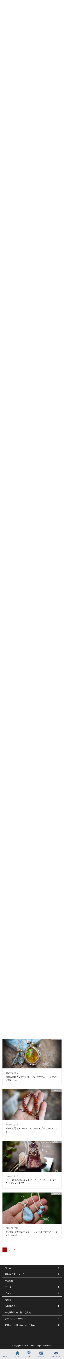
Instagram (41, 1356)
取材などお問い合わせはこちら (20, 1325)
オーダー (9, 1287)
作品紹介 (9, 1280)
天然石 (8, 1299)
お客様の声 (10, 1306)
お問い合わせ (56, 1356)
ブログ (8, 1293)
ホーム (8, 1267)
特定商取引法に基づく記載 (18, 1312)
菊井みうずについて (14, 1274)
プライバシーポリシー (15, 1318)
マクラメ (17, 1356)
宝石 (29, 1356)
